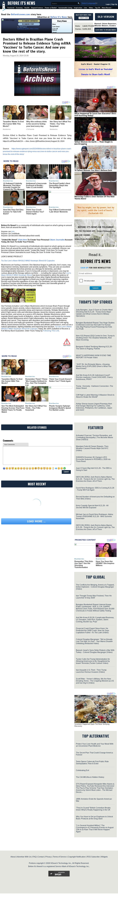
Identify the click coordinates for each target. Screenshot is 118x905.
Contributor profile (23, 29)
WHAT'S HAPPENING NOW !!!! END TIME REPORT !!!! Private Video (93, 356)
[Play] (95, 47)
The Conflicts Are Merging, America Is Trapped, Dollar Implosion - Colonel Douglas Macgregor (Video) (95, 587)
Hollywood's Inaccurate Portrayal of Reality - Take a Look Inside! (36, 185)
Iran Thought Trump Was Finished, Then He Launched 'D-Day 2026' (94, 597)
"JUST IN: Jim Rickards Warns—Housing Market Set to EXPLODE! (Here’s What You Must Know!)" (93, 366)
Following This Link (51, 331)
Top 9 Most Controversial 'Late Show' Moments (60, 211)
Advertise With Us (24, 857)
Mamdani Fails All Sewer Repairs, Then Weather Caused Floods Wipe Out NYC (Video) (92, 448)
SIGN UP (84, 267)
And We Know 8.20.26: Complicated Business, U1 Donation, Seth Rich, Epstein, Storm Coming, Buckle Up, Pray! (95, 620)
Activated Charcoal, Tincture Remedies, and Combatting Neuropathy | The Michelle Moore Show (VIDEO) (94, 437)
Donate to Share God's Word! (95, 74)
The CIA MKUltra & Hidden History (90, 777)
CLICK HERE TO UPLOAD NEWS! (105, 30)
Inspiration (78, 8)
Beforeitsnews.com (20, 14)
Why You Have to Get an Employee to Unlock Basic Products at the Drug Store (94, 818)
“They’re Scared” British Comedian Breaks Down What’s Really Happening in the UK (93, 809)
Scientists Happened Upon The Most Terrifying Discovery (91, 725)
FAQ (34, 857)
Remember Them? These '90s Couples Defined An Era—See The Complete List (36, 382)
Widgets (104, 857)
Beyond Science (37, 8)
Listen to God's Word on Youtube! (95, 69)
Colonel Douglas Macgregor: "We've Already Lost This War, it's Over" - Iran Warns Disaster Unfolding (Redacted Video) (94, 641)
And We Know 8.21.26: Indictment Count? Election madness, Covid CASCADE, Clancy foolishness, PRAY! (94, 377)
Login (108, 4)
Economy (19, 8)
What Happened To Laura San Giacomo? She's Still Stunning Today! (95, 114)
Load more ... (36, 521)
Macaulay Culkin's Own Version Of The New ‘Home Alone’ (94, 197)
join (12, 231)
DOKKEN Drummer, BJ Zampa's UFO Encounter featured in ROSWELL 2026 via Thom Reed (93, 459)
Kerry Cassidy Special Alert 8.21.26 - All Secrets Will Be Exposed (92, 507)
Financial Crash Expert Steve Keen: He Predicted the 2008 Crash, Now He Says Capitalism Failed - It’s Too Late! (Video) (92, 630)
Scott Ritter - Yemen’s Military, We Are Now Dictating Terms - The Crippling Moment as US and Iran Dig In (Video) (95, 681)
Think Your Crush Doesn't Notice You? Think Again (35, 212)
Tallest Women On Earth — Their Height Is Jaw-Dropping (93, 143)
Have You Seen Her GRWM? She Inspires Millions (105, 563)
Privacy (48, 857)
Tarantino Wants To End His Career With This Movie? (11, 381)
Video (91, 8)
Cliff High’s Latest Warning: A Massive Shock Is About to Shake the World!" (95, 396)
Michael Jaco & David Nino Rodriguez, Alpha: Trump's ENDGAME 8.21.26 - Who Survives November (94, 516)
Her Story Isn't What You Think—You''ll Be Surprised (36, 408)
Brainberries (8, 181)
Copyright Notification (77, 857)
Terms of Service (59, 857)
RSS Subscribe (93, 857)
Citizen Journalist (57, 240)
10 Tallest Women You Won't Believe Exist (93, 170)
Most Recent (106, 8)
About (12, 857)
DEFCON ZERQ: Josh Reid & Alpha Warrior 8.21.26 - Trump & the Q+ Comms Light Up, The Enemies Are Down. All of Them (95, 479)
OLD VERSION (106, 16)
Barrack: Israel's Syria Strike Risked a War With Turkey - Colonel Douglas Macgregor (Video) (95, 651)
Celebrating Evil (82, 770)
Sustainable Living (65, 8)
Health (26, 8)
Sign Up (114, 4)
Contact (41, 857)
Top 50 (97, 8)
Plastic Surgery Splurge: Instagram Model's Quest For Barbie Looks (60, 408)
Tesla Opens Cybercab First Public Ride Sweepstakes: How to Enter (92, 763)
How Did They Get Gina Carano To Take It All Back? (13, 212)
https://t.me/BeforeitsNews (87, 239)
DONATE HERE (83, 18)
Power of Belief (51, 8)
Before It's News (21, 3)
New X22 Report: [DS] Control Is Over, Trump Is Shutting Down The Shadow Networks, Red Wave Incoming (95, 338)
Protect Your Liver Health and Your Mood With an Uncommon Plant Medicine (94, 745)
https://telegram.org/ (106, 231)
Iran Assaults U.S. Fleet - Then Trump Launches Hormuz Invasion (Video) (91, 671)
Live (85, 8)
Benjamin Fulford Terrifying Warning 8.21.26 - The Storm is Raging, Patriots (94, 348)
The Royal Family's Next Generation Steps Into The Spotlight (59, 185)
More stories (34, 29)
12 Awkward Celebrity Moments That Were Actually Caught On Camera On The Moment (13, 186)
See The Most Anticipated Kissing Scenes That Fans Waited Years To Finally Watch (12, 409)
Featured (10, 8)
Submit (96, 288)
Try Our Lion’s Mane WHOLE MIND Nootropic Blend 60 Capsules (28, 261)
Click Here (22, 240)
